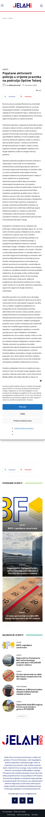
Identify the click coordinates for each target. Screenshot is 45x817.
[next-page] (8, 626)
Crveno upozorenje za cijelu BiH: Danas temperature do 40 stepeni (22, 617)
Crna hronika (21, 686)
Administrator (15, 85)
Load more (22, 716)
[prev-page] (4, 626)
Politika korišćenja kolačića (24, 428)
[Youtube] (30, 800)
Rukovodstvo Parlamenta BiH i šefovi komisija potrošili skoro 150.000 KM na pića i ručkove (22, 571)
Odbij (22, 414)
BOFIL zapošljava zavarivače (22, 528)
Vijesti (10, 18)
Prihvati (22, 407)
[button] (41, 380)
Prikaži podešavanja (22, 421)
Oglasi (22, 525)
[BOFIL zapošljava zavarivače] (22, 509)
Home (4, 18)
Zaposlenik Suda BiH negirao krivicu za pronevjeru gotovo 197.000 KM (29, 707)
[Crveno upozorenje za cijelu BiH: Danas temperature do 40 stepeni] (22, 599)
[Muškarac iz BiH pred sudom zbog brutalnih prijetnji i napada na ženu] (8, 691)
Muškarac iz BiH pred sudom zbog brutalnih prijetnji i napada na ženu (29, 691)
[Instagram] (23, 800)
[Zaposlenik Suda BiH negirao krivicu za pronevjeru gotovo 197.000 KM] (8, 706)
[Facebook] (15, 800)
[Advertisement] (22, 43)
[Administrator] (4, 85)
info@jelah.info (30, 794)
